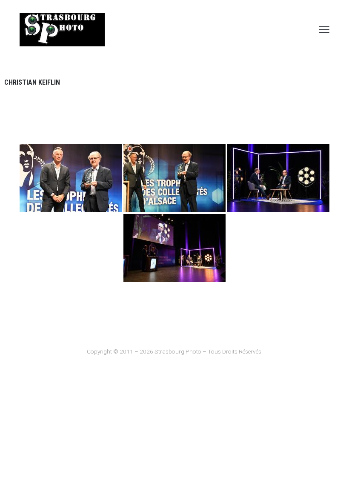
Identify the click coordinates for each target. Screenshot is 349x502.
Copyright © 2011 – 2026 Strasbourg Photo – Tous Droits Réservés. (175, 351)
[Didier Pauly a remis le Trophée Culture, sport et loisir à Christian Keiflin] (71, 178)
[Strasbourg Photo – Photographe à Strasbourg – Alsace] (62, 29)
